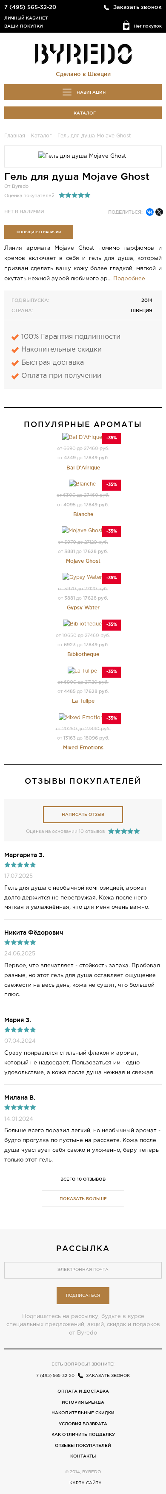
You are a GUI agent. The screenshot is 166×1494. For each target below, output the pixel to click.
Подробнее (129, 278)
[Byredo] (83, 53)
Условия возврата (83, 1423)
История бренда (83, 1402)
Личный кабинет (26, 18)
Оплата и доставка (83, 1391)
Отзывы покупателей (83, 1445)
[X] (159, 212)
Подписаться (83, 1296)
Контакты (83, 1456)
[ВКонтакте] (150, 212)
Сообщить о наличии (39, 232)
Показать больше (83, 1198)
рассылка (83, 1248)
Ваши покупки (23, 26)
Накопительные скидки (83, 1412)
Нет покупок (148, 26)
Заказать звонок (137, 7)
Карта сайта (85, 1483)
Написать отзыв (83, 814)
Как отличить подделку (83, 1434)
